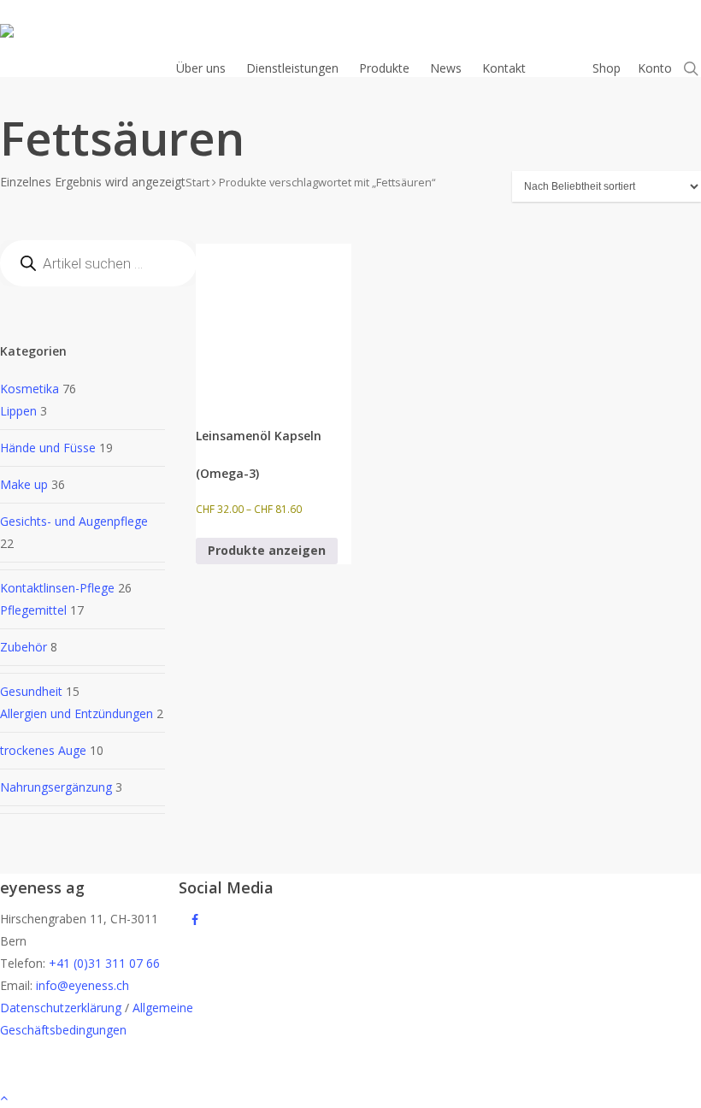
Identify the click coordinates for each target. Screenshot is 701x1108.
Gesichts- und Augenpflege (74, 521)
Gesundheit (31, 691)
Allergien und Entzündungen (76, 713)
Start (197, 182)
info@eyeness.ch (82, 985)
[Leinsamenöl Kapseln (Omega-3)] (273, 321)
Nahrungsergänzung (56, 787)
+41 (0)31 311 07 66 (104, 963)
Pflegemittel (33, 610)
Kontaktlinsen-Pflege (57, 588)
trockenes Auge (43, 750)
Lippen (18, 411)
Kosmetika (29, 388)
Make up (24, 484)
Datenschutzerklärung (60, 1007)
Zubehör (23, 647)
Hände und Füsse (48, 447)
